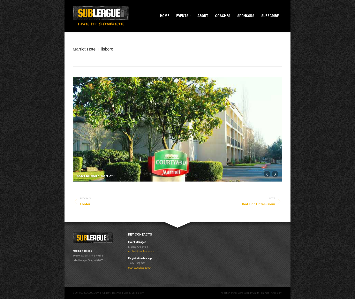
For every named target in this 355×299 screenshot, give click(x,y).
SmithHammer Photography (267, 293)
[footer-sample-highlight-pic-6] (184, 234)
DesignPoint (137, 293)
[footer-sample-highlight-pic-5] (185, 234)
